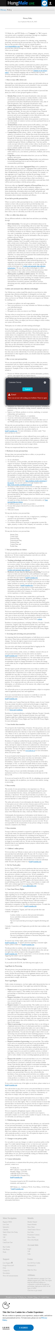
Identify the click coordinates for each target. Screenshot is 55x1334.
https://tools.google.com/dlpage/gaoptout (20, 485)
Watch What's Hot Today (10, 1232)
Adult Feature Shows (34, 1230)
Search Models (32, 1224)
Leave (6, 1328)
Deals (4, 1252)
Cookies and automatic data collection (19, 570)
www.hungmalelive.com (12, 46)
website (39, 619)
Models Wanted (32, 1222)
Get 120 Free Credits (34, 1263)
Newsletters (6, 1273)
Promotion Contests (34, 1235)
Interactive (6, 1227)
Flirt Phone (6, 1249)
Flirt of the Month (33, 1240)
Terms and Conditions (16, 710)
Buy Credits (6, 1247)
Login (4, 1240)
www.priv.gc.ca (30, 750)
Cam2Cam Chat (7, 1242)
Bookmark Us (32, 1265)
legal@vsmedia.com (11, 431)
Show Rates (31, 1227)
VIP (4, 1237)
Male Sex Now (32, 1270)
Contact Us (6, 1271)
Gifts (29, 1254)
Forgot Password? (8, 1265)
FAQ (4, 1268)
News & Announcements (10, 1276)
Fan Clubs (31, 1232)
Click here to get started (35, 1290)
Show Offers (31, 1237)
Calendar (5, 1230)
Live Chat (6, 1224)
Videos (5, 1235)
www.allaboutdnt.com (29, 886)
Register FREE (7, 1222)
